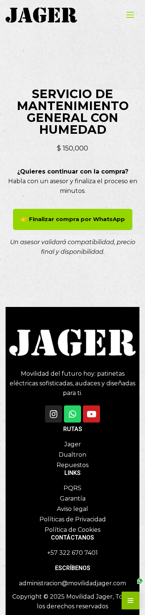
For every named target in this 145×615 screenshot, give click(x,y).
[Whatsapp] (72, 414)
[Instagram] (53, 414)
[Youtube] (91, 414)
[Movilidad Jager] (41, 15)
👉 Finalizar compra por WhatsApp (72, 219)
